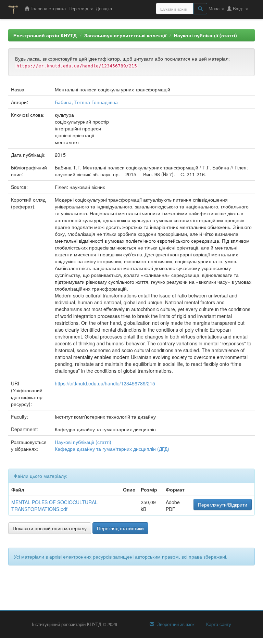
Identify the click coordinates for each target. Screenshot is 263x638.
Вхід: (238, 8)
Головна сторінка (47, 8)
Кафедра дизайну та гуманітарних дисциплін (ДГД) (112, 448)
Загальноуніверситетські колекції (125, 35)
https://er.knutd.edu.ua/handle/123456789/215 (105, 383)
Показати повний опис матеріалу (50, 528)
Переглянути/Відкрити (222, 504)
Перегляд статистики (120, 528)
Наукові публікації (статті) (205, 35)
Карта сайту (218, 624)
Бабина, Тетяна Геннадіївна (86, 102)
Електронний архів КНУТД (45, 35)
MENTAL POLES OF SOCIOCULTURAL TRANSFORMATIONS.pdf (54, 505)
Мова (215, 8)
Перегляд (79, 8)
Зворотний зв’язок (175, 624)
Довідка (104, 8)
